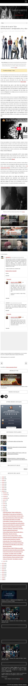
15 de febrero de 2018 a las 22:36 (17, 257)
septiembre (5, 498)
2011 (3, 574)
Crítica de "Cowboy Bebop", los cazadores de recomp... (14, 524)
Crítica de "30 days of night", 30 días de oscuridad (13, 548)
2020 (3, 487)
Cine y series (12, 30)
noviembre (5, 494)
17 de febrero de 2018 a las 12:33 (17, 283)
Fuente (16, 67)
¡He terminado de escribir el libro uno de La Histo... (13, 544)
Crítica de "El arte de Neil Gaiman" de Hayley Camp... (13, 515)
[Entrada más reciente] (2, 363)
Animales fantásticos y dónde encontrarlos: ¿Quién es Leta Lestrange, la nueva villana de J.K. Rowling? (17, 459)
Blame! (13, 159)
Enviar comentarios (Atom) (11, 367)
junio (4, 503)
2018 (3, 491)
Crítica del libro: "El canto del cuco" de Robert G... (13, 514)
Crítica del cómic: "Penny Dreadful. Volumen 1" (12, 541)
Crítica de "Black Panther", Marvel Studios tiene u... (13, 532)
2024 (3, 480)
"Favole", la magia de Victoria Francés (10, 530)
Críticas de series (18, 30)
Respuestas (9, 279)
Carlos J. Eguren (14, 282)
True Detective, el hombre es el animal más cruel (17, 435)
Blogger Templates (23, 684)
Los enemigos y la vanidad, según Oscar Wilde (12, 553)
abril (4, 507)
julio (4, 501)
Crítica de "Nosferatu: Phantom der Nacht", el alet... (13, 557)
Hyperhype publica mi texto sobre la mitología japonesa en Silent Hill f (12, 222)
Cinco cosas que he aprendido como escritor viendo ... (14, 523)
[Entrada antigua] (26, 363)
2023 (3, 482)
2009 (3, 577)
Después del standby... (7, 546)
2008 (3, 579)
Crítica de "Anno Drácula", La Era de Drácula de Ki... (13, 551)
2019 (3, 489)
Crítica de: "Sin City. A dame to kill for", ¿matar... (12, 535)
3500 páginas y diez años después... (10, 533)
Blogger (21, 678)
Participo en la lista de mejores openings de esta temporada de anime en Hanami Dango (13, 247)
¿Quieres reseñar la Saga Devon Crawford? (11, 539)
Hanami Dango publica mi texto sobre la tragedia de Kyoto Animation (13, 235)
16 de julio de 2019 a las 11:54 (17, 318)
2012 (3, 572)
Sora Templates (15, 684)
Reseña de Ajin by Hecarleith (11, 270)
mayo (4, 505)
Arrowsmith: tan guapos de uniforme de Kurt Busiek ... (14, 549)
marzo (4, 509)
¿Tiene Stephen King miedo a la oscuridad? (11, 519)
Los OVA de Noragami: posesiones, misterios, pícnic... (13, 555)
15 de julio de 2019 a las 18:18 (16, 302)
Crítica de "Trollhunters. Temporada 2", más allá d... (13, 528)
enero (4, 561)
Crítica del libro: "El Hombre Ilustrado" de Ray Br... (13, 521)
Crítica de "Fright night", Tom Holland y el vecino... (13, 558)
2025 (3, 478)
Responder (7, 275)
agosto (4, 500)
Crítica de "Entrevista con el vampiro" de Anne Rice (13, 542)
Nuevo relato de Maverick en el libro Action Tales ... (13, 517)
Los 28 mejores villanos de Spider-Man (15, 441)
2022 (3, 484)
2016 (3, 565)
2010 (3, 575)
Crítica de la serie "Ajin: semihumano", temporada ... (13, 537)
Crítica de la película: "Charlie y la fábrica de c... (12, 512)
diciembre (5, 492)
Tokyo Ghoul (23, 81)
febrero (4, 510)
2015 (3, 567)
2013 (3, 570)
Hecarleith (8, 257)
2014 (3, 568)
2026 (3, 477)
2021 (3, 485)
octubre (5, 496)
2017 (3, 563)
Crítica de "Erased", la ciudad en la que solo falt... (12, 526)
